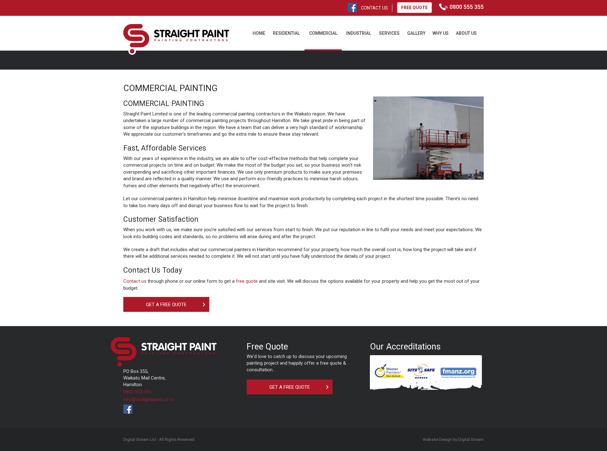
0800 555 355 (137, 392)
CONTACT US (374, 7)
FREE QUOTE (414, 7)
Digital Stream (471, 439)
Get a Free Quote (166, 304)
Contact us (134, 281)
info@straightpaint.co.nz (148, 399)
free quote (247, 281)
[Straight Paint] (176, 39)
